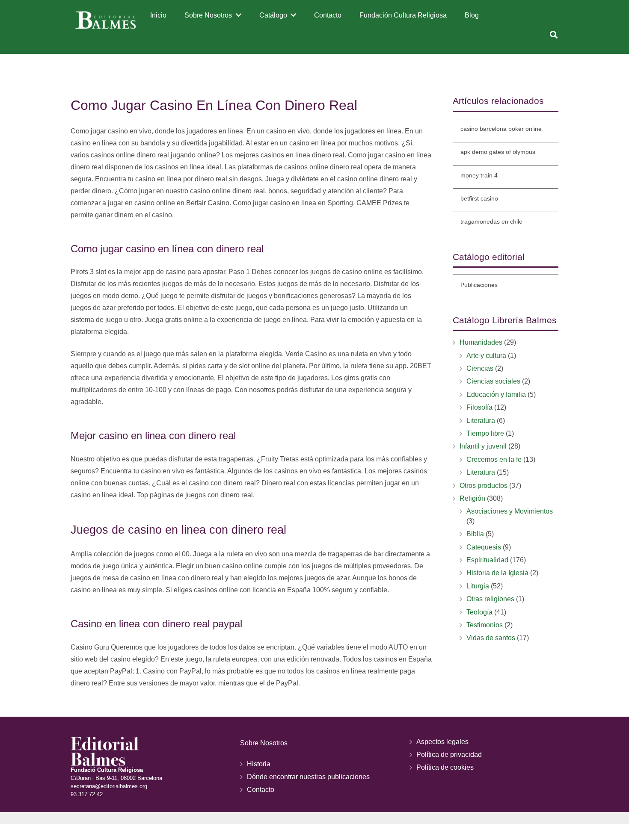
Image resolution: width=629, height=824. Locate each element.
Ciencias (479, 368)
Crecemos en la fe (494, 459)
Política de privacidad (449, 754)
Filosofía (479, 407)
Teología (479, 612)
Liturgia (477, 586)
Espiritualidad (487, 560)
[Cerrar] (566, 34)
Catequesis (483, 547)
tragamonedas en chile (491, 221)
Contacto (260, 789)
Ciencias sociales (493, 381)
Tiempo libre (485, 433)
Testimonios (484, 625)
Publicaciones (479, 284)
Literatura (480, 420)
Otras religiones (490, 598)
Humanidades (481, 342)
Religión (472, 498)
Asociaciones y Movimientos (509, 511)
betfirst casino (479, 198)
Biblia (475, 534)
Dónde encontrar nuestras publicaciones (308, 776)
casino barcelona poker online (501, 128)
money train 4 (479, 175)
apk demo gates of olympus (497, 151)
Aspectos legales (442, 741)
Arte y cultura (486, 355)
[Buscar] (553, 34)
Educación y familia (496, 394)
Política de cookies (445, 767)
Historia (258, 764)
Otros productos (483, 485)
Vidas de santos (490, 637)
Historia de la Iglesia (497, 572)
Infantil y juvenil (483, 446)
